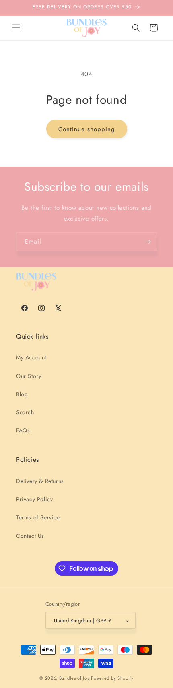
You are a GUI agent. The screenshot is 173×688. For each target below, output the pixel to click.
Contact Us (30, 536)
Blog (22, 394)
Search (25, 412)
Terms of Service (38, 517)
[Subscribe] (148, 241)
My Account (31, 357)
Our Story (28, 376)
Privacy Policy (34, 499)
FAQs (23, 430)
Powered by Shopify (112, 678)
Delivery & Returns (40, 481)
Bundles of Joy (74, 678)
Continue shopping (86, 129)
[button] (16, 28)
